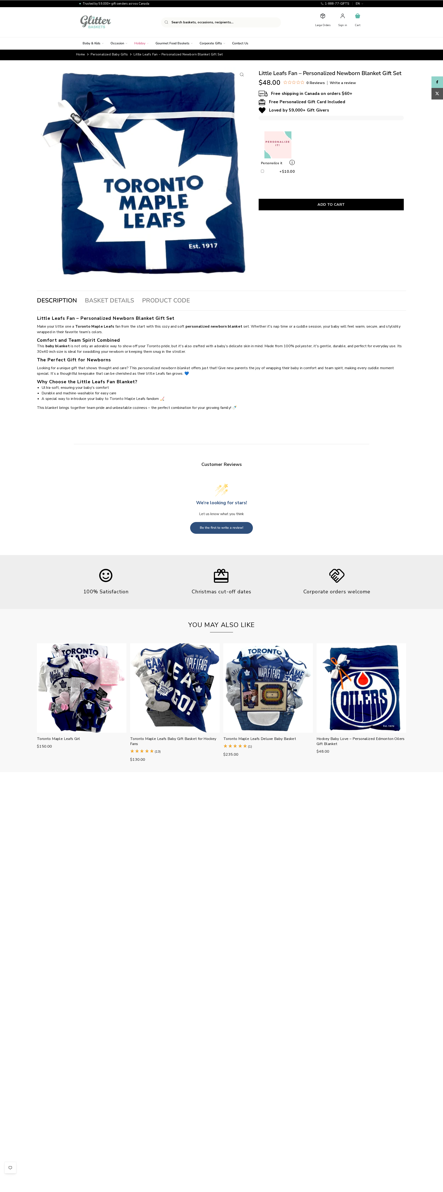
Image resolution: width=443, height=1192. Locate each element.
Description (57, 300)
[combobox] (221, 22)
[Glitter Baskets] (104, 22)
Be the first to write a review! (221, 527)
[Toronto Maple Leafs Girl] (81, 688)
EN (358, 4)
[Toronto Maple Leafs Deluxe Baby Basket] (268, 688)
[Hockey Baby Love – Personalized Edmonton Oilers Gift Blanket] (361, 688)
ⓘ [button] (292, 162)
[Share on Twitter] (437, 94)
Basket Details (109, 300)
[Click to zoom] (242, 74)
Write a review (343, 83)
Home (80, 54)
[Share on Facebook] (437, 82)
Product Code (166, 300)
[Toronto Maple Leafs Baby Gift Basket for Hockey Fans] (175, 688)
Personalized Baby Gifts (109, 54)
